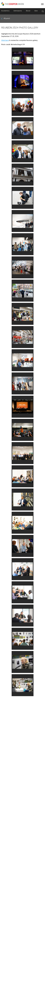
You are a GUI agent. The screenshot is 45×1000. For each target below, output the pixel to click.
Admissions (18, 11)
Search (43, 11)
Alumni (7, 19)
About (28, 11)
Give (36, 11)
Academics (5, 11)
